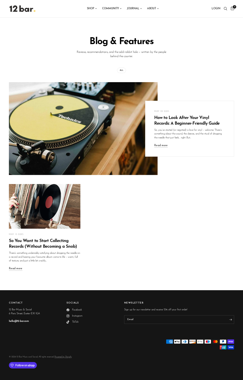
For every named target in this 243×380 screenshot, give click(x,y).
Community (110, 8)
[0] (231, 8)
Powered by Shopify (63, 357)
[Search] (225, 8)
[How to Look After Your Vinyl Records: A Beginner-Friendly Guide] (83, 128)
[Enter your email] (230, 319)
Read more (161, 145)
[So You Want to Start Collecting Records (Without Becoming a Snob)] (44, 206)
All (121, 70)
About (151, 8)
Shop (90, 8)
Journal (133, 8)
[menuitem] (91, 9)
